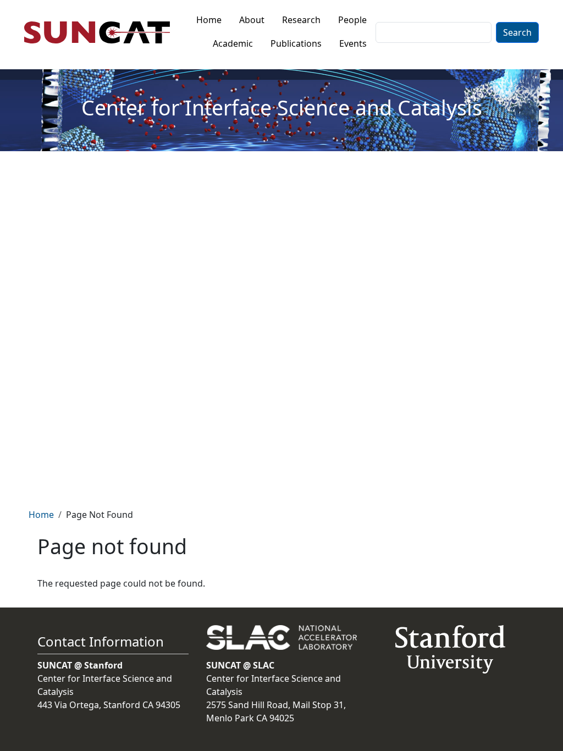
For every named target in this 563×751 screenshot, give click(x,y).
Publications (296, 43)
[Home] (101, 32)
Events (353, 43)
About (251, 20)
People (352, 20)
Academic (233, 43)
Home (209, 20)
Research (301, 20)
